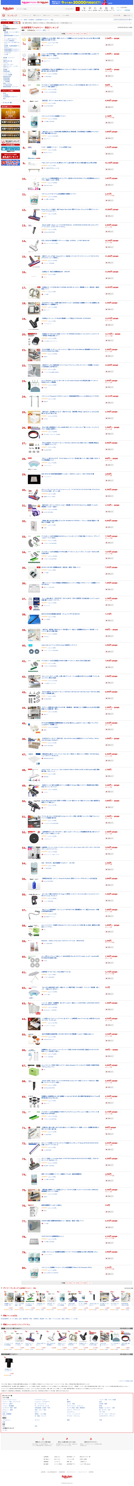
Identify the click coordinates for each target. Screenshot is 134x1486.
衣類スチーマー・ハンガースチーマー (10, 67)
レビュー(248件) (52, 196)
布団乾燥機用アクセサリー (11, 51)
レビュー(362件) (52, 556)
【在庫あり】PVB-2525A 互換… (93, 1344)
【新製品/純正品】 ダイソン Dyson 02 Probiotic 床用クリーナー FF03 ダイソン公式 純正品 (69, 878)
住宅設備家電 (4, 1318)
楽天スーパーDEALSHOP (48, 587)
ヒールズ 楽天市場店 (48, 1056)
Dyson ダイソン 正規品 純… (30, 1344)
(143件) (63, 1349)
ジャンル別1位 (65, 15)
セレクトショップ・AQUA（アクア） (51, 854)
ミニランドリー (7, 73)
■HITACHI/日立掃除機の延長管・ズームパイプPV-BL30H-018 (60, 614)
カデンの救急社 (46, 619)
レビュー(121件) (52, 680)
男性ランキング (37, 15)
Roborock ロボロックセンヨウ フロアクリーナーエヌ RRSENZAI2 (62, 940)
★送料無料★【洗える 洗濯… (125, 1304)
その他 (6, 54)
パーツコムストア (47, 323)
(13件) (84, 1309)
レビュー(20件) (52, 385)
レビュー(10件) (52, 836)
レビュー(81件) (52, 898)
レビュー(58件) (52, 1085)
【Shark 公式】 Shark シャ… (94, 1304)
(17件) (31, 1349)
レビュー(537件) (52, 416)
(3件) (84, 1349)
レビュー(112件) (52, 1116)
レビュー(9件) (52, 974)
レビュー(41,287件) (53, 58)
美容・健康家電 (23, 1318)
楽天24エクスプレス (47, 152)
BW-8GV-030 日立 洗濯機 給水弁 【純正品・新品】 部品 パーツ (61, 567)
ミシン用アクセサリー (10, 39)
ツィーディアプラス (47, 1254)
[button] (90, 9)
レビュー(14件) (52, 338)
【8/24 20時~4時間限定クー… (125, 1344)
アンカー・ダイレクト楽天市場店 (50, 650)
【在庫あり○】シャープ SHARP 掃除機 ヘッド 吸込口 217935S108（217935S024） (66, 318)
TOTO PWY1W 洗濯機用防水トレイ (52, 1236)
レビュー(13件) (52, 150)
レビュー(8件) (52, 648)
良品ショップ (46, 309)
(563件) (74, 1309)
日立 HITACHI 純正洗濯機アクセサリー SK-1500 (57, 863)
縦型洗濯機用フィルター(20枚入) (51, 1205)
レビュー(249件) (52, 431)
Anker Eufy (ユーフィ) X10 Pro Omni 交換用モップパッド (59, 645)
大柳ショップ (46, 1103)
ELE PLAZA (46, 636)
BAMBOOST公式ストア (48, 1039)
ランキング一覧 (7, 102)
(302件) (63, 1309)
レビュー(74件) (52, 229)
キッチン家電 (14, 1318)
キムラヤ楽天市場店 (47, 943)
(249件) (127, 1349)
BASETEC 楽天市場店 (48, 512)
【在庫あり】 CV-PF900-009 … (72, 1344)
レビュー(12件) (52, 914)
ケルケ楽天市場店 (47, 1150)
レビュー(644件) (52, 634)
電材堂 (44, 730)
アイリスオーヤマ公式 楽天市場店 (50, 823)
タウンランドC (46, 605)
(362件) (31, 1309)
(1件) (53, 1309)
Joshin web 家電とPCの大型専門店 (50, 1272)
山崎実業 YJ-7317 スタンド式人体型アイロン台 (56, 972)
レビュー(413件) (52, 1007)
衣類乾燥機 (6, 78)
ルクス (44, 277)
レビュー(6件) (52, 570)
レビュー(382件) (52, 789)
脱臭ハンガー (7, 83)
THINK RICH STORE (47, 185)
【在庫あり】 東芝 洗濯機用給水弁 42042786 (55, 271)
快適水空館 (45, 776)
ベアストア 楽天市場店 (48, 263)
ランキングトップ (26, 15)
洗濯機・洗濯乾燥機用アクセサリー (11, 46)
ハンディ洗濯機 (7, 74)
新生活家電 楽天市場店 (48, 1165)
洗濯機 (5, 69)
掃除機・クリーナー (9, 57)
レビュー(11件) (52, 89)
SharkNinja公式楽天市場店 (49, 232)
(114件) (116, 1309)
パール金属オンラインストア (49, 683)
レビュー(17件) (52, 214)
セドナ (44, 216)
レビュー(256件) (52, 74)
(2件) (74, 1349)
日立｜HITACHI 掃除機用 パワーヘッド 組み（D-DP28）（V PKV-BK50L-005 (65, 240)
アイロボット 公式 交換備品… (30, 1304)
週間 (44, 30)
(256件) (127, 1309)
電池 (63, 1318)
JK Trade (45, 387)
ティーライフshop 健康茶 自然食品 (51, 372)
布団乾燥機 (6, 80)
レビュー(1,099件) (53, 727)
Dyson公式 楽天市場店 (48, 105)
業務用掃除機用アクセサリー (11, 36)
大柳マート (45, 714)
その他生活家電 (7, 85)
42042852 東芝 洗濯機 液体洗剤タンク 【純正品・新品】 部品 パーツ (62, 1221)
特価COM (45, 401)
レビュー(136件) (52, 851)
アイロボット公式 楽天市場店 (50, 92)
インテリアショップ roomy (49, 1025)
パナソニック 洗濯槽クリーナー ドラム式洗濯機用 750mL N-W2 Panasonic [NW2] (66, 1267)
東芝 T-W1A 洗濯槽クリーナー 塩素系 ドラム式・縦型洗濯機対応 (61, 1174)
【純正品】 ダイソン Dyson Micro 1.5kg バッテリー (57, 100)
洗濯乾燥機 (6, 71)
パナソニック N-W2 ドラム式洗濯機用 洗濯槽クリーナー (58, 194)
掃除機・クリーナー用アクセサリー (11, 33)
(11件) (10, 1349)
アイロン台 (7, 52)
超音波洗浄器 (7, 76)
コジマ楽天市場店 (47, 868)
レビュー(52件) (52, 603)
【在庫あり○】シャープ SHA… (83, 1344)
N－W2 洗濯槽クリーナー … (83, 1304)
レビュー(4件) (52, 274)
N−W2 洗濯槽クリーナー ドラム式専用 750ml (56, 147)
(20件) (116, 1349)
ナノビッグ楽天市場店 (48, 901)
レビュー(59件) (52, 1054)
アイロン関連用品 (9, 40)
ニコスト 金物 (46, 994)
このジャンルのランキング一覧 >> (123, 19)
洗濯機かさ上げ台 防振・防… (8, 1304)
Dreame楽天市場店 (47, 450)
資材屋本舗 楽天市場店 (48, 758)
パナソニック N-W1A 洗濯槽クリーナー (53, 116)
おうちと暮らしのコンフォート (50, 341)
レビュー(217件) (52, 1023)
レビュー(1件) (52, 103)
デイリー (38, 30)
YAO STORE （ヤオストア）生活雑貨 (51, 434)
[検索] (78, 9)
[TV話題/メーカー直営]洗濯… (104, 1304)
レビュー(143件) (52, 260)
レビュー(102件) (52, 1163)
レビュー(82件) (52, 1270)
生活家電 (31, 19)
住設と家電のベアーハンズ (49, 916)
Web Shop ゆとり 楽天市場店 (50, 1010)
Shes (44, 929)
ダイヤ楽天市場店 (47, 76)
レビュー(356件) (52, 509)
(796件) (42, 1309)
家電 (25, 19)
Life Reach (45, 418)
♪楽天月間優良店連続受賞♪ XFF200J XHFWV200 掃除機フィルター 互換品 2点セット (67, 1034)
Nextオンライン (46, 61)
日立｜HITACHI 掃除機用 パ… (51, 1344)
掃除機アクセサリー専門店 (49, 496)
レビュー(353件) (52, 354)
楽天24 (44, 1210)
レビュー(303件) (52, 119)
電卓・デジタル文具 (54, 1318)
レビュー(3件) (52, 321)
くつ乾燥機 (6, 81)
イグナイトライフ (47, 465)
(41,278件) (22, 1309)
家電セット (69, 1318)
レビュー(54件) (52, 463)
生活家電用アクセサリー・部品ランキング (40, 27)
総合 (4, 25)
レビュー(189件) (52, 182)
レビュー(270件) (52, 1194)
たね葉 (44, 527)
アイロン (5, 63)
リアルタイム (56, 15)
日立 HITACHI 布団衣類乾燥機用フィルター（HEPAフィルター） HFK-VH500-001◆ (67, 474)
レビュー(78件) (52, 820)
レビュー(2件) (52, 165)
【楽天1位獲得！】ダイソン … (72, 1305)
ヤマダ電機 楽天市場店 (48, 121)
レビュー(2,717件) (53, 42)
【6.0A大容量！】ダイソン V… (104, 1345)
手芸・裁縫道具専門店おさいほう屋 (51, 168)
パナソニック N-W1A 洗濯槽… (61, 1304)
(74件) (42, 1349)
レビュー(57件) (52, 743)
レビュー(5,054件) (53, 136)
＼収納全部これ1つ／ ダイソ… (40, 1304)
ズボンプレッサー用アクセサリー (11, 43)
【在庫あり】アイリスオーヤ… (8, 1370)
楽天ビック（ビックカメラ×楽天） (51, 243)
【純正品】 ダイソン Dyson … (51, 1304)
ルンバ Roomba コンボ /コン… (115, 1344)
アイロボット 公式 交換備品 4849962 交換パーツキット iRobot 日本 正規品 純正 (66, 660)
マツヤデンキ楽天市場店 (48, 977)
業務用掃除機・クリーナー (10, 86)
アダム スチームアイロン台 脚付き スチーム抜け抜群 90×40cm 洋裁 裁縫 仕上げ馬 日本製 (69, 163)
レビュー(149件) (52, 307)
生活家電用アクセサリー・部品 (44, 19)
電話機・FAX (43, 1318)
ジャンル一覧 (116, 15)
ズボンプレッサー (8, 64)
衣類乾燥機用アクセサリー (11, 49)
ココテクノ (45, 792)
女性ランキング (47, 15)
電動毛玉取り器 (7, 61)
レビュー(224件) (52, 711)
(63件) (95, 1309)
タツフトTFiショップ (48, 45)
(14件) (95, 1349)
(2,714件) (11, 1309)
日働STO (45, 356)
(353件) (106, 1349)
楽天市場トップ (5, 19)
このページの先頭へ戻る (126, 1381)
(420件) (106, 1309)
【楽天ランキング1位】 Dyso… (61, 1344)
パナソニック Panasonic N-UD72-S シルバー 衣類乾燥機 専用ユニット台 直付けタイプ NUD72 (70, 396)
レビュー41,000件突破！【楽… (19, 1304)
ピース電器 (45, 294)
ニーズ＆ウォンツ (47, 838)
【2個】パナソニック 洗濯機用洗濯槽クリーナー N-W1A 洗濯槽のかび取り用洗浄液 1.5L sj (69, 1252)
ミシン (5, 59)
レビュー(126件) (52, 992)
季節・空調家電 (33, 1318)
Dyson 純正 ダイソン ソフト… (115, 1304)
